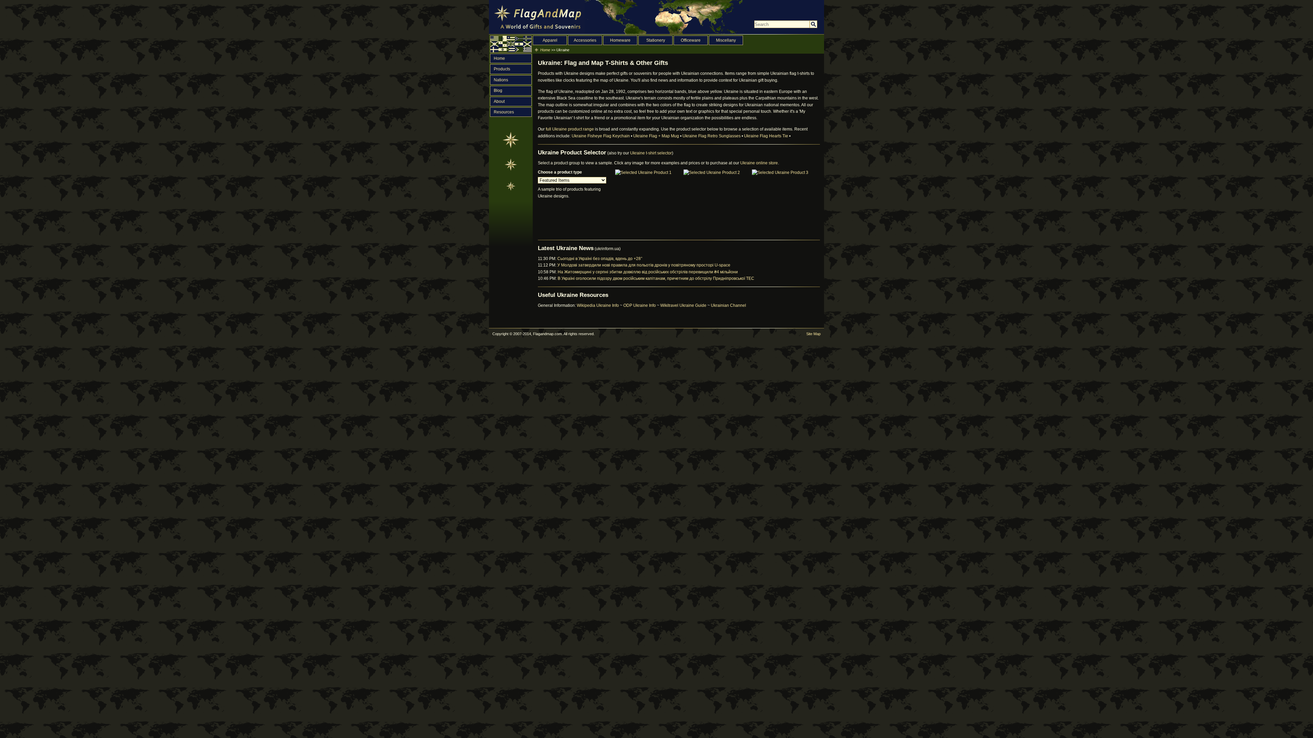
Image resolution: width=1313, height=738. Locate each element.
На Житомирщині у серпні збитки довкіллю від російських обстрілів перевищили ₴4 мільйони (648, 272)
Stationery (655, 40)
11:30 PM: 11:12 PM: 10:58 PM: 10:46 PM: (646, 268)
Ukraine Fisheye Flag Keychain (601, 136)
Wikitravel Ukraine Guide (683, 305)
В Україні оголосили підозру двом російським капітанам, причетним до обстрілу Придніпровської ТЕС (656, 278)
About (499, 101)
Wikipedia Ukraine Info (598, 305)
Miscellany (726, 40)
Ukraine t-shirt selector (651, 153)
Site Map (813, 334)
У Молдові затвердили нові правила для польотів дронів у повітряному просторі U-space (643, 265)
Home (499, 58)
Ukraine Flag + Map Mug (656, 136)
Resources (504, 112)
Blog (498, 90)
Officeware (691, 40)
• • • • (681, 136)
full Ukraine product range (570, 129)
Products (502, 69)
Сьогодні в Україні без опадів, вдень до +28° (599, 258)
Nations (501, 80)
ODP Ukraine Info (639, 305)
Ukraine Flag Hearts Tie (766, 136)
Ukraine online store (759, 163)
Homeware (620, 40)
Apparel (550, 40)
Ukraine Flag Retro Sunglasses (711, 136)
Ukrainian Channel (728, 305)
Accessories (585, 40)
